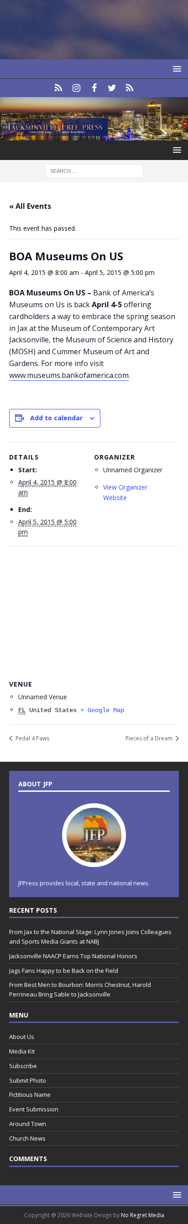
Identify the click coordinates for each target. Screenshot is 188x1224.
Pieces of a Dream (149, 738)
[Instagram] (76, 88)
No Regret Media (142, 1215)
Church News (27, 1138)
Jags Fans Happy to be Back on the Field (64, 970)
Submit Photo (27, 1080)
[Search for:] (94, 170)
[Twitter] (112, 88)
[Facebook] (94, 88)
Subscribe (23, 1066)
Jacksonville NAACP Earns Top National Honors (73, 956)
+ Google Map (102, 710)
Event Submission (33, 1109)
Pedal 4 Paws (31, 738)
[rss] (130, 88)
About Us (21, 1037)
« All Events (30, 206)
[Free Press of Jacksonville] (94, 135)
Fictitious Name (30, 1094)
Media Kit (22, 1051)
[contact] (59, 88)
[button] (175, 69)
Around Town (27, 1124)
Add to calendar (56, 417)
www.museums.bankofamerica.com (69, 375)
